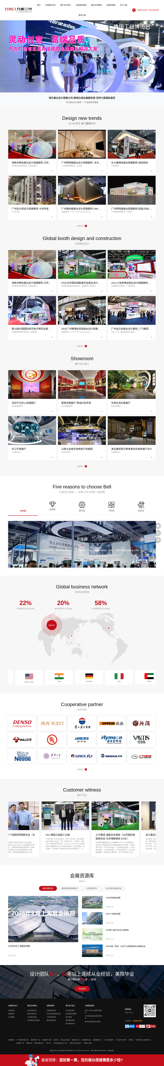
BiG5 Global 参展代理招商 (93, 1012)
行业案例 (11, 1017)
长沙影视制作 (109, 1040)
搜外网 (56, 1040)
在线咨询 (82, 989)
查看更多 (80, 226)
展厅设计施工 (65, 5)
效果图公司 (75, 1040)
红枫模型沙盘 (86, 1040)
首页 (39, 5)
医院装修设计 (39, 1043)
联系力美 (82, 15)
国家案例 (11, 1014)
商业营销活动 (32, 1010)
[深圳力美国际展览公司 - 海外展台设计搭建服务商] (18, 10)
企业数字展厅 (70, 1010)
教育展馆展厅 (70, 1020)
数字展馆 (69, 1017)
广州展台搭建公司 (22, 1040)
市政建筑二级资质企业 (143, 1040)
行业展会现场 (32, 1017)
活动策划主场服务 (33, 1020)
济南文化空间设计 (75, 1043)
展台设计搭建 (65, 1040)
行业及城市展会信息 (54, 1014)
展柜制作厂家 (35, 1040)
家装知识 (29, 1043)
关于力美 (123, 5)
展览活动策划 (96, 5)
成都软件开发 (47, 1040)
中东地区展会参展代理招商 (93, 1017)
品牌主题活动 (32, 1014)
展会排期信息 (51, 1020)
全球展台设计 (50, 5)
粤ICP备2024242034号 (98, 1050)
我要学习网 (88, 1043)
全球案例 (11, 1010)
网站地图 (111, 1050)
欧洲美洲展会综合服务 (92, 1021)
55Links (48, 1043)
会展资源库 (110, 5)
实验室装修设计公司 (60, 1043)
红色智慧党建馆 (71, 1014)
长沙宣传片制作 (121, 1040)
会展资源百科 (51, 1010)
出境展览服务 (81, 5)
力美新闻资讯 (51, 1017)
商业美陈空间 (70, 1023)
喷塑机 (131, 1040)
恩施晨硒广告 (97, 1040)
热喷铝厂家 (20, 1043)
